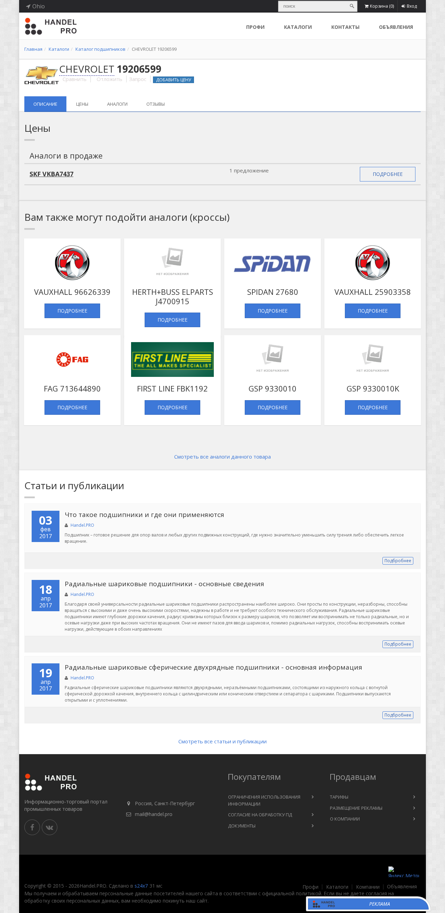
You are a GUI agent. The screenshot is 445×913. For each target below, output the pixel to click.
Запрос (137, 78)
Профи (310, 887)
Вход (412, 6)
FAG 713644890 (72, 388)
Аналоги (117, 104)
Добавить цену (173, 80)
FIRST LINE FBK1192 (172, 388)
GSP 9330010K (373, 388)
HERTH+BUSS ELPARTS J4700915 (172, 296)
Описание (45, 104)
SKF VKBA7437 (51, 174)
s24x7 (141, 885)
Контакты (345, 27)
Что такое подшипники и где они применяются (144, 514)
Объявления (396, 27)
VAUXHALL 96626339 (72, 291)
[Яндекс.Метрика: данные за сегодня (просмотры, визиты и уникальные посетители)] (403, 871)
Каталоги (298, 27)
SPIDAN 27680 (272, 291)
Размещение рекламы (356, 808)
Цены (82, 104)
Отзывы (155, 104)
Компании (368, 887)
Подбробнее (398, 561)
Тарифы (339, 797)
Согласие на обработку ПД (260, 814)
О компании (345, 819)
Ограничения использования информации (264, 800)
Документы (242, 826)
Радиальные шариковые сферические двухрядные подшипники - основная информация (213, 667)
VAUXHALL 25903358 (372, 291)
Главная (33, 49)
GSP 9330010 (273, 388)
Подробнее (388, 174)
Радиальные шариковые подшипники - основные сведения (164, 583)
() (382, 6)
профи (255, 27)
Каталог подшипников (100, 49)
